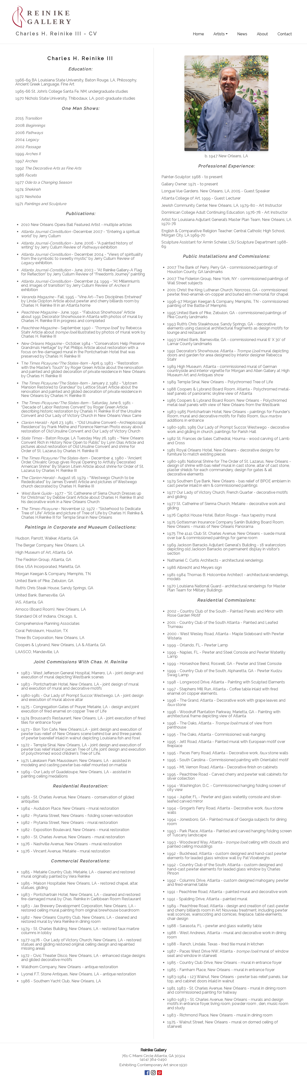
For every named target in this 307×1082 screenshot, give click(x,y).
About (262, 34)
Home (198, 34)
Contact (284, 34)
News (242, 34)
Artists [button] (219, 34)
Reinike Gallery (153, 1049)
